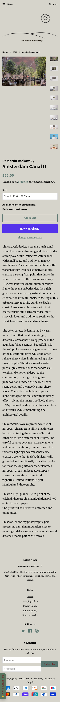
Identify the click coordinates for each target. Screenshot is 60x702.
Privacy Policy (30, 605)
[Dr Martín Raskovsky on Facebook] (30, 631)
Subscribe (49, 664)
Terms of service (30, 615)
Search (30, 596)
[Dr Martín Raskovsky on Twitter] (23, 631)
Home (5, 52)
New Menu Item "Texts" (30, 566)
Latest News (30, 560)
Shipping (23, 181)
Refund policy (30, 610)
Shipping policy (30, 601)
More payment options (30, 237)
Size (4, 190)
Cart (55, 4)
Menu (9, 4)
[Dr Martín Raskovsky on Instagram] (37, 631)
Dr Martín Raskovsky (33, 678)
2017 (15, 52)
